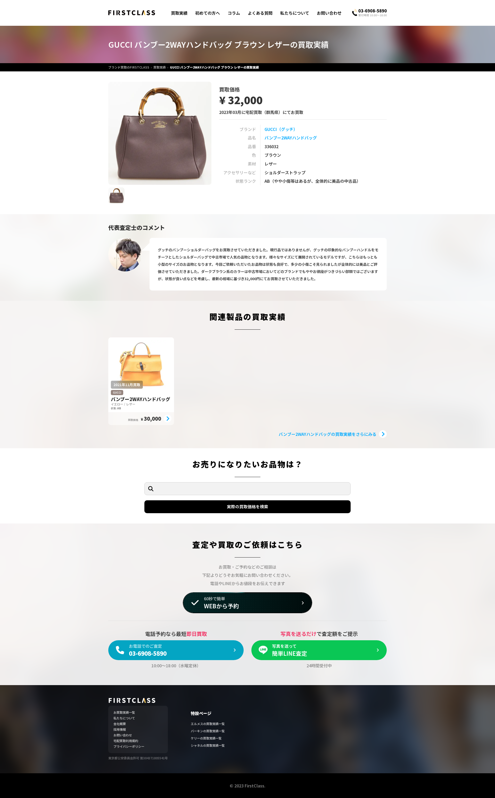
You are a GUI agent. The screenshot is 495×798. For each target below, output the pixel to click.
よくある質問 (260, 13)
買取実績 (179, 13)
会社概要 (119, 723)
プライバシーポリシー (128, 746)
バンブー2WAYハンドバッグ (291, 138)
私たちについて (294, 13)
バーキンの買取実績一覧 (208, 731)
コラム (234, 13)
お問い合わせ (329, 13)
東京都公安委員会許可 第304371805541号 (138, 758)
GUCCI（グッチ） (281, 129)
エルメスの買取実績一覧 (208, 723)
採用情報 (119, 729)
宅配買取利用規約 (125, 740)
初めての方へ (207, 13)
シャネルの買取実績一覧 (208, 745)
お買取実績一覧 (124, 712)
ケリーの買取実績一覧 (206, 738)
